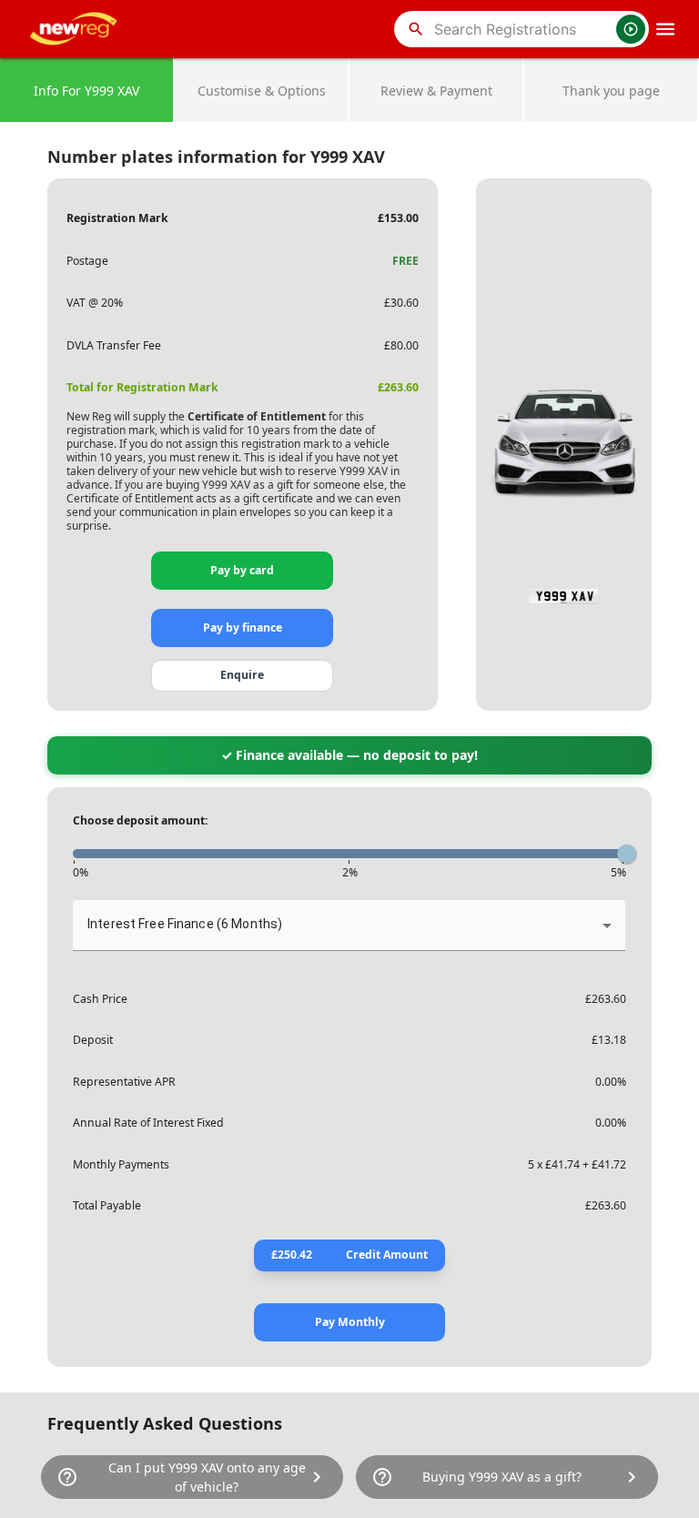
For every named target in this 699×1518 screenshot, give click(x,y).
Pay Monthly (350, 1322)
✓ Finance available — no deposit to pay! (349, 755)
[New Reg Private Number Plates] (76, 29)
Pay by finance (242, 627)
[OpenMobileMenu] (665, 29)
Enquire (242, 675)
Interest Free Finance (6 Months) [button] (184, 923)
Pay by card (242, 570)
